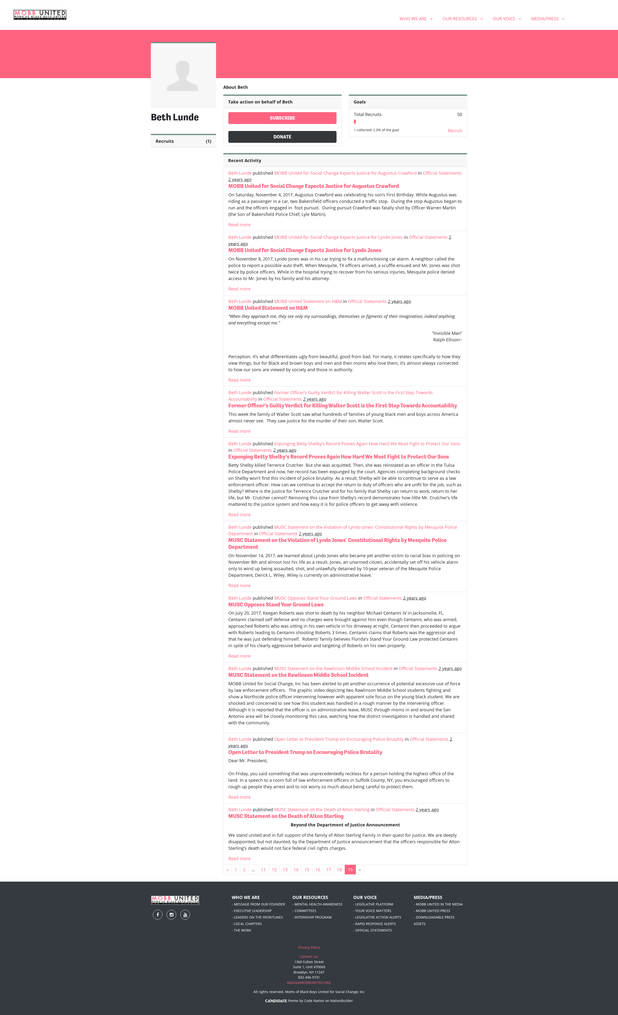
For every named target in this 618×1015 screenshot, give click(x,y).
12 (274, 869)
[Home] (40, 15)
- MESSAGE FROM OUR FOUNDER (258, 904)
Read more (239, 224)
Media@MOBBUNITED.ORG (309, 982)
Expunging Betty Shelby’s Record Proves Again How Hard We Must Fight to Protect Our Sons (367, 443)
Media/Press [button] (550, 18)
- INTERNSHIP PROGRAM (312, 917)
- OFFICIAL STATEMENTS (372, 930)
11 (263, 869)
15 (306, 869)
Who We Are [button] (418, 18)
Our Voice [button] (508, 18)
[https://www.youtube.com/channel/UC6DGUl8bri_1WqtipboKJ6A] (602, 19)
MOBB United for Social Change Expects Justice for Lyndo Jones (338, 237)
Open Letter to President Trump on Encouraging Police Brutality (339, 739)
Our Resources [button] (464, 18)
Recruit (455, 130)
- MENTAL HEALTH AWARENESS (317, 904)
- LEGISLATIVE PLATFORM (373, 904)
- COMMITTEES (304, 910)
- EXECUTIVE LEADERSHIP (252, 910)
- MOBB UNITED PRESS (432, 910)
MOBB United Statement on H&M (308, 301)
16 (317, 869)
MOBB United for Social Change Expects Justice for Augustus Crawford (345, 173)
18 (339, 869)
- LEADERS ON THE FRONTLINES (257, 917)
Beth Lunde (240, 173)
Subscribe (282, 118)
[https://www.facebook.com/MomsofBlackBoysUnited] (577, 19)
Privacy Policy (309, 947)
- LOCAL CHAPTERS (247, 923)
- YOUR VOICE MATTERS (372, 910)
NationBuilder (341, 1000)
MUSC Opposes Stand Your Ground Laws (315, 598)
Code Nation (314, 1000)
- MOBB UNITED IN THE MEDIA (438, 904)
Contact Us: (309, 956)
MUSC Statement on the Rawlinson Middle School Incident (333, 668)
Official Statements (442, 173)
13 (285, 869)
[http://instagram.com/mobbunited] (590, 19)
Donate (282, 137)
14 (296, 869)
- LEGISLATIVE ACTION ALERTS (377, 917)
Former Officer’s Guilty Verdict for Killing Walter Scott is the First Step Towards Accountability (342, 405)
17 (328, 869)
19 (350, 869)
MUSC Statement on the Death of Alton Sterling (322, 809)
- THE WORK (241, 930)
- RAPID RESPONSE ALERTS (374, 923)
